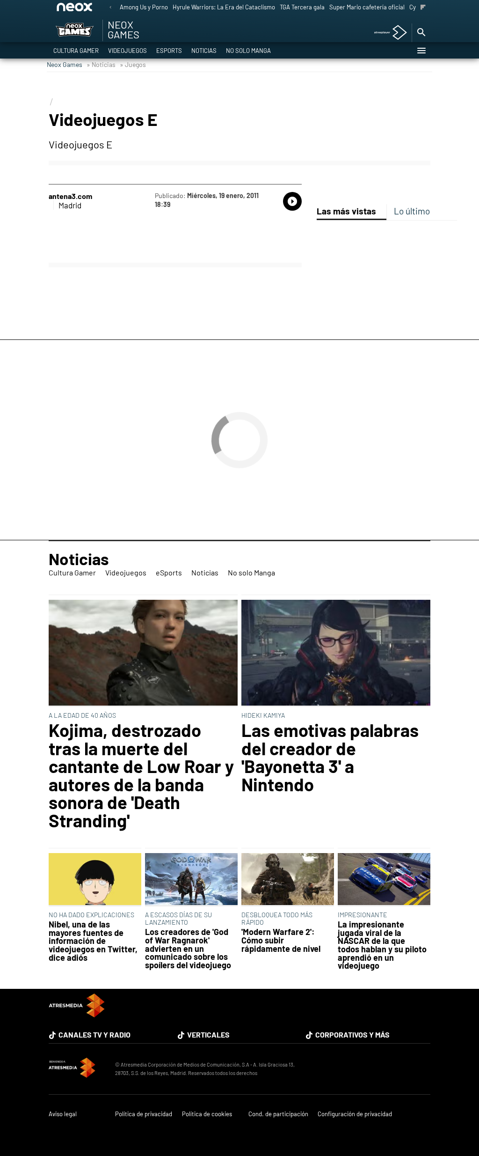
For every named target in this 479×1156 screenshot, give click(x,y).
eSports (169, 50)
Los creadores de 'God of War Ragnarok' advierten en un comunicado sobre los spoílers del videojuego (188, 948)
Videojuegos (127, 50)
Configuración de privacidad (355, 1114)
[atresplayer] (387, 33)
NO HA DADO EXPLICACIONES (91, 915)
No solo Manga (248, 50)
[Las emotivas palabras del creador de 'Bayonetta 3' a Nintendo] (335, 653)
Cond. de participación (278, 1114)
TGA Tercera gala (302, 7)
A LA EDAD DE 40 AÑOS (82, 715)
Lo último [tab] (412, 211)
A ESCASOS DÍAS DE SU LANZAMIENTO (178, 918)
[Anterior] (110, 7)
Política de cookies (207, 1114)
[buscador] (421, 32)
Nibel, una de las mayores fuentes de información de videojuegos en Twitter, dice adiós (93, 941)
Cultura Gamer (76, 50)
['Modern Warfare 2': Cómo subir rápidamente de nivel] (287, 879)
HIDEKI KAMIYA (263, 715)
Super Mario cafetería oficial (367, 7)
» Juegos (133, 64)
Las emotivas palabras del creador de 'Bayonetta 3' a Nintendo (330, 757)
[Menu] (421, 51)
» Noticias (101, 64)
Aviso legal (63, 1114)
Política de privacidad (143, 1114)
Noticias (204, 50)
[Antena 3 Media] (77, 1069)
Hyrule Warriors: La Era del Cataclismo (224, 7)
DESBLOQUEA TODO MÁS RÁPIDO (276, 918)
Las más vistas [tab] (346, 211)
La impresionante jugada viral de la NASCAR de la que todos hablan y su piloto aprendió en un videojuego (382, 945)
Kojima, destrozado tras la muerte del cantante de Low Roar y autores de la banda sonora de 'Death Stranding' (141, 775)
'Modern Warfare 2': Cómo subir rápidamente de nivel (280, 940)
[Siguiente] (423, 7)
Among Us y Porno (144, 7)
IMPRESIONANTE (362, 915)
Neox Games (64, 64)
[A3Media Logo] (77, 1014)
